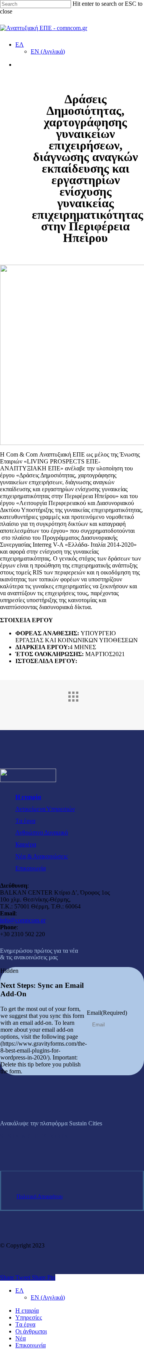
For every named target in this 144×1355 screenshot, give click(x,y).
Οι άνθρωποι (31, 1331)
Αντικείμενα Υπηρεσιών (45, 809)
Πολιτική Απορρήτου (40, 1196)
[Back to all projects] (80, 703)
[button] (36, 1136)
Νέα (20, 1338)
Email (107, 1012)
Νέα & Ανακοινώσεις (41, 856)
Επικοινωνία (30, 868)
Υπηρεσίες (28, 1317)
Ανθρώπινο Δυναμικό (41, 832)
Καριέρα (25, 844)
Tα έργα (25, 821)
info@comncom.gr (23, 920)
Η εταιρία (28, 797)
